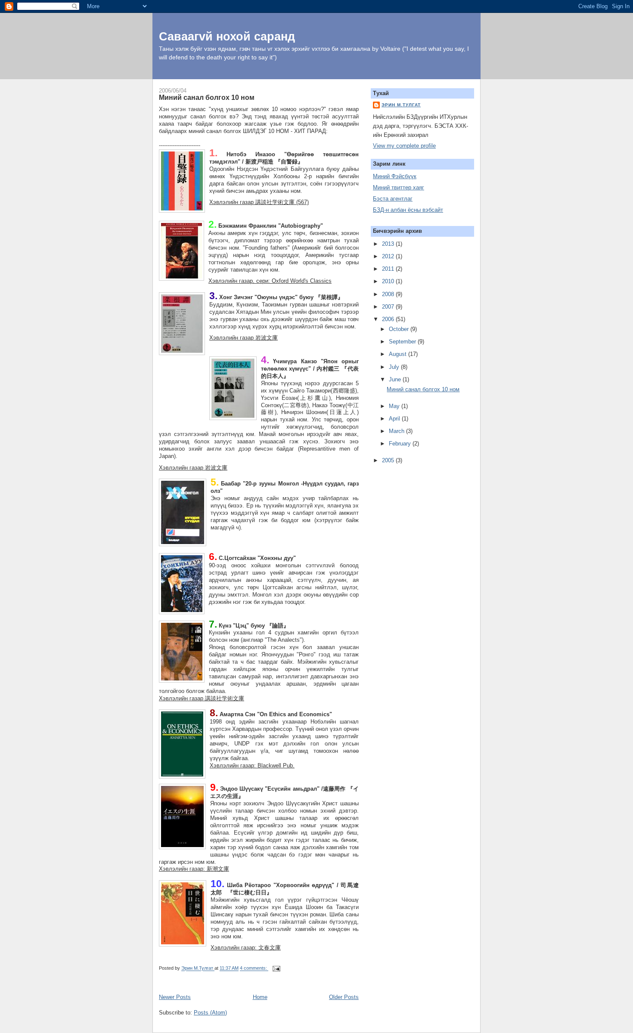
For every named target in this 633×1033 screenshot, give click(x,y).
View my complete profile (404, 145)
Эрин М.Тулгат (401, 104)
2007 (389, 306)
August (398, 354)
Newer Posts (175, 997)
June (396, 379)
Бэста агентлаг (393, 198)
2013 (389, 244)
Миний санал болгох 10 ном (206, 97)
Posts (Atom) (210, 1012)
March (397, 431)
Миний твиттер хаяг (398, 187)
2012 (389, 256)
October (399, 329)
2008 (389, 294)
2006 (389, 319)
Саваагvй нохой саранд (227, 36)
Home (260, 997)
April (395, 418)
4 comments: (254, 968)
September (403, 341)
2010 (389, 281)
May (395, 406)
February (401, 443)
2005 (389, 460)
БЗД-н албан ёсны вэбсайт (408, 210)
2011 (389, 269)
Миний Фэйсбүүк (394, 176)
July (395, 367)
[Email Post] (275, 968)
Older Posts (344, 997)
